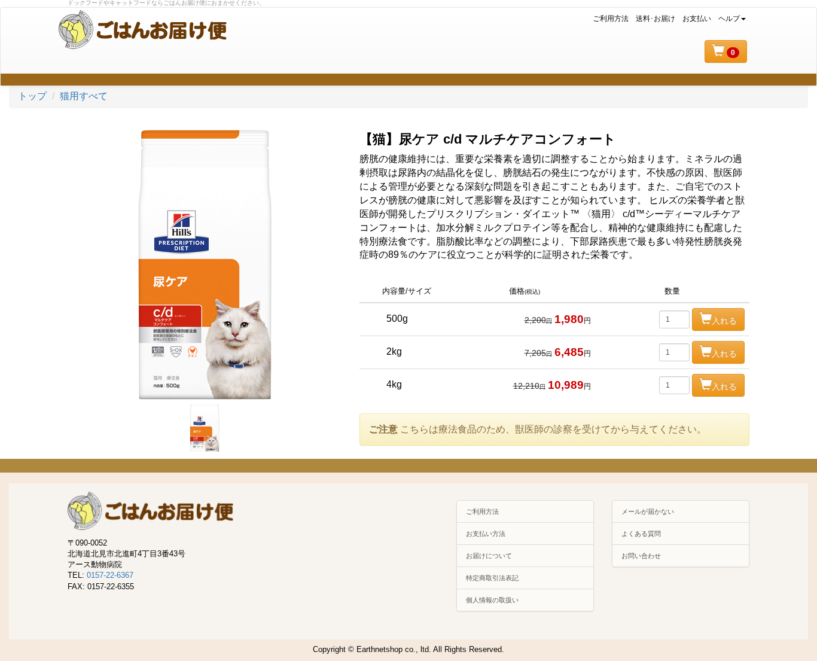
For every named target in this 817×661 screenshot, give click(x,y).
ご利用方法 (611, 18)
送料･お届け (655, 18)
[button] (726, 51)
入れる (724, 320)
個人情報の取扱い (492, 600)
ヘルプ (729, 18)
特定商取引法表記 (492, 577)
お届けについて (489, 555)
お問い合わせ (641, 555)
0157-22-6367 (110, 575)
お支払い (696, 18)
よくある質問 (641, 533)
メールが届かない (647, 511)
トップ (32, 96)
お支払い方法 (485, 533)
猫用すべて (84, 96)
